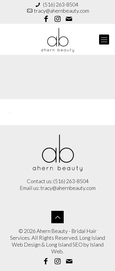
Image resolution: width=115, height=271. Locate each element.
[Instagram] (57, 19)
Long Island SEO (64, 244)
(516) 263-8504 (60, 4)
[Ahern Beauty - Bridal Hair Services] (57, 39)
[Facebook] (46, 19)
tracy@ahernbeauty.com (61, 10)
